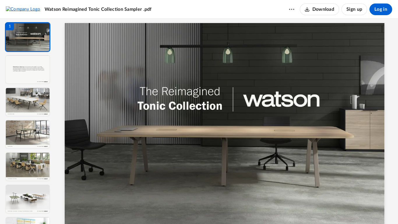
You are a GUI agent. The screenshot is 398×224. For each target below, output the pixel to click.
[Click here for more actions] (291, 9)
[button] (28, 37)
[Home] (23, 9)
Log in (380, 9)
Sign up (354, 9)
